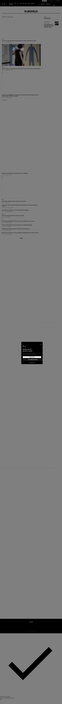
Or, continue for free (32, 362)
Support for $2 (32, 357)
